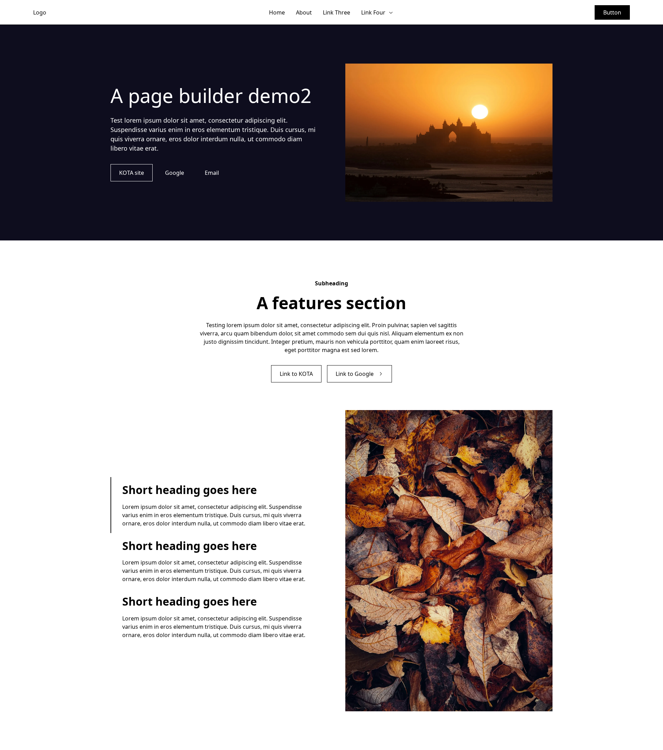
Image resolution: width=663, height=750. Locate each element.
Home (277, 12)
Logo (39, 12)
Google (174, 173)
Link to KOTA (296, 374)
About (304, 12)
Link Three (336, 12)
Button (612, 12)
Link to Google (355, 374)
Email (212, 173)
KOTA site (131, 173)
